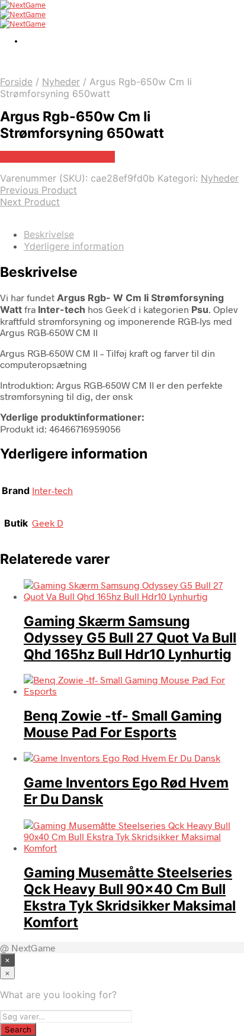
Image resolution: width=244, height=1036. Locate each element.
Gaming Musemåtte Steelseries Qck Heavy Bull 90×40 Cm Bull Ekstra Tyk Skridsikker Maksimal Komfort (130, 897)
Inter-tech (52, 490)
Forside (16, 82)
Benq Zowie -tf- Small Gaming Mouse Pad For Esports (123, 724)
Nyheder (61, 82)
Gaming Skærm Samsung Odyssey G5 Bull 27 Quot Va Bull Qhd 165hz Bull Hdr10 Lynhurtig (130, 638)
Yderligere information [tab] (74, 246)
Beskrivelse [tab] (49, 234)
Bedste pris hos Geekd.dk (57, 157)
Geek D (47, 522)
